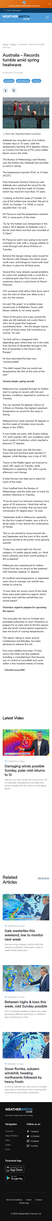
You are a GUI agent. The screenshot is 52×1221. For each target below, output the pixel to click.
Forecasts (9, 1131)
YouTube (34, 1146)
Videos (8, 1145)
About (28, 1200)
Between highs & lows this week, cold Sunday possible (26, 1004)
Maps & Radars (11, 1135)
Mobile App (24, 1203)
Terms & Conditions (14, 1200)
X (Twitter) (35, 1136)
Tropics (36, 81)
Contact (38, 1200)
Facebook (35, 1131)
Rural (7, 1149)
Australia (9, 81)
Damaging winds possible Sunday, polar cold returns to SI (25, 770)
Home (5, 44)
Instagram (35, 1141)
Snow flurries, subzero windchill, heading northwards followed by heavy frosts (23, 1075)
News (13, 44)
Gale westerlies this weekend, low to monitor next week (24, 935)
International (23, 81)
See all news (43, 878)
